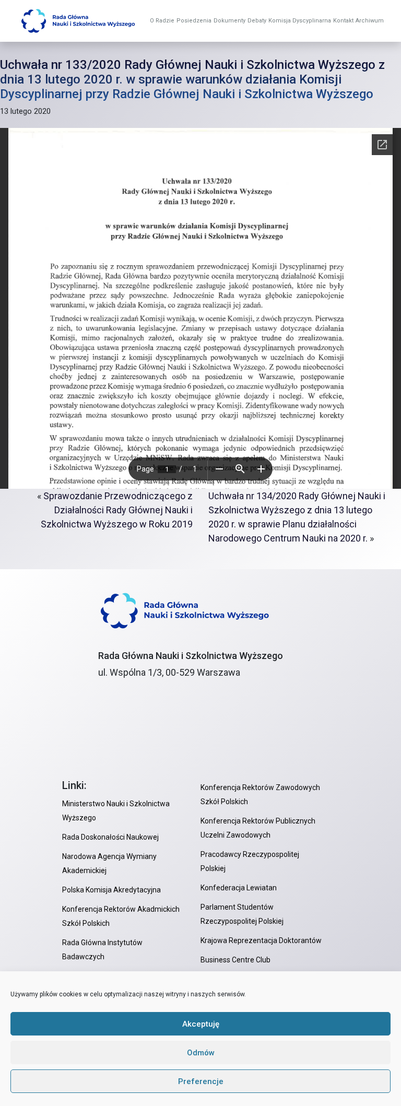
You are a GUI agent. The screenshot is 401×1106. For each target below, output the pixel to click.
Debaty (256, 20)
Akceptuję (200, 1024)
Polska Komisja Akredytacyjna (111, 890)
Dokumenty (229, 20)
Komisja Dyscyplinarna (299, 20)
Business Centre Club (235, 960)
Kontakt (343, 20)
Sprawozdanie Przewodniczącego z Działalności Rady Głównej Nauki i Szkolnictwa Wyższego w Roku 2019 (117, 510)
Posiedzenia (193, 20)
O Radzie (162, 20)
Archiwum (370, 20)
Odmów (201, 1052)
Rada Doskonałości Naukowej (110, 837)
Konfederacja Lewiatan (238, 888)
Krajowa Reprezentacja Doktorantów (261, 940)
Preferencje (200, 1081)
